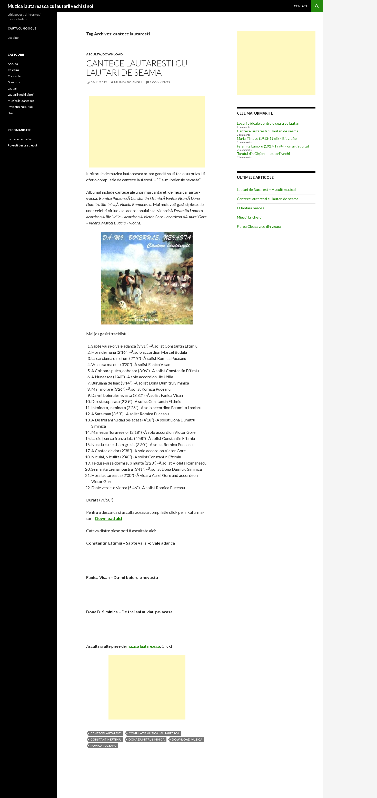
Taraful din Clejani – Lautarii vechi (263, 153)
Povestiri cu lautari (20, 107)
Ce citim (13, 70)
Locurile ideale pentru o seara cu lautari (268, 123)
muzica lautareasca (143, 646)
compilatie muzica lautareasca (154, 733)
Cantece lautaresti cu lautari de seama (136, 67)
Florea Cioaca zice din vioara (259, 226)
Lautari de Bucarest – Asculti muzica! (266, 189)
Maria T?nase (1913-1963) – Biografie (267, 138)
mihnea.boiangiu (128, 82)
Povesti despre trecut (22, 145)
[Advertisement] (147, 132)
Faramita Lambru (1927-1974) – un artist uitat (273, 146)
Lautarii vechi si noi (21, 94)
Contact (300, 6)
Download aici (108, 518)
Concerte (14, 76)
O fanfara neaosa (250, 208)
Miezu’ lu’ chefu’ (249, 217)
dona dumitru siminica (146, 739)
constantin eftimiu (106, 739)
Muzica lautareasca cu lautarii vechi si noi (50, 6)
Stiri (10, 113)
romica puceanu (103, 745)
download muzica (187, 739)
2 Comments (160, 82)
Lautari (12, 88)
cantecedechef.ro (20, 139)
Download (112, 54)
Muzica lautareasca (21, 101)
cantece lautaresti (106, 733)
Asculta (93, 54)
